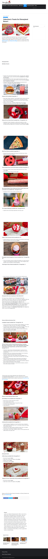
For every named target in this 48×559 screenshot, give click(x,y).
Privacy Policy (4, 551)
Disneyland (4, 5)
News (36, 5)
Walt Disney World (30, 5)
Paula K (5, 512)
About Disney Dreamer (6, 554)
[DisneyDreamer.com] (6, 2)
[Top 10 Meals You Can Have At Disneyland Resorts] (23, 539)
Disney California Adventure (12, 5)
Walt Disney (21, 5)
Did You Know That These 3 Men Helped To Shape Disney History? (6, 544)
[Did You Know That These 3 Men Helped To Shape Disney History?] (6, 539)
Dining (25, 5)
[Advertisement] (39, 33)
